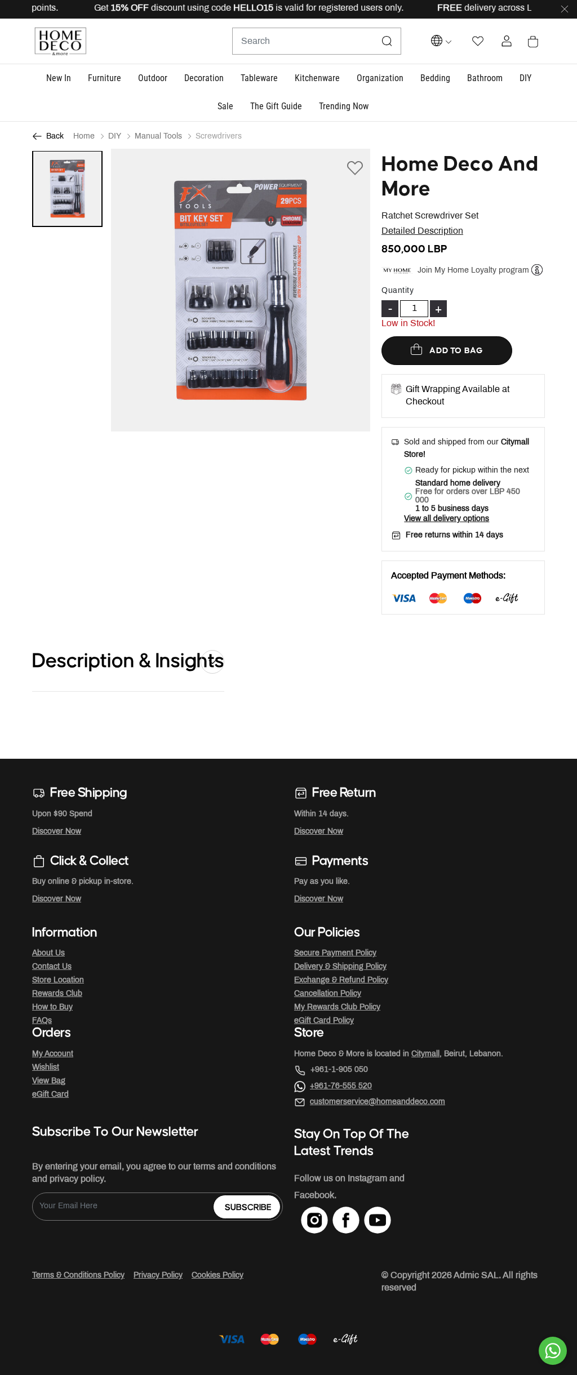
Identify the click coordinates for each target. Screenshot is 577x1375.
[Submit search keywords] (387, 41)
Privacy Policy (158, 1275)
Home (84, 136)
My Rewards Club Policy (337, 1007)
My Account (52, 1054)
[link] (344, 107)
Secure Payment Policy (335, 953)
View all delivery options (446, 519)
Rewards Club (57, 994)
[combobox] (316, 41)
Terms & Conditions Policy (78, 1275)
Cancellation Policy (327, 994)
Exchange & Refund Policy (341, 980)
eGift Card (50, 1094)
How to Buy (52, 1007)
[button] (58, 78)
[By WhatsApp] (553, 1351)
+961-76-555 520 (341, 1086)
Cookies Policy (217, 1275)
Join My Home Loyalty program (473, 270)
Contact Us (52, 967)
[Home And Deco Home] (60, 41)
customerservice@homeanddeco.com (377, 1102)
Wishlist (45, 1067)
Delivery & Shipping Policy (340, 967)
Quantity (397, 291)
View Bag (48, 1081)
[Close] (565, 9)
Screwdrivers (219, 136)
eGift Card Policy (324, 1021)
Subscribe (248, 1207)
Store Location (58, 980)
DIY (114, 136)
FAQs (42, 1021)
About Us (48, 953)
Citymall (425, 1054)
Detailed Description (422, 231)
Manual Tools (158, 136)
